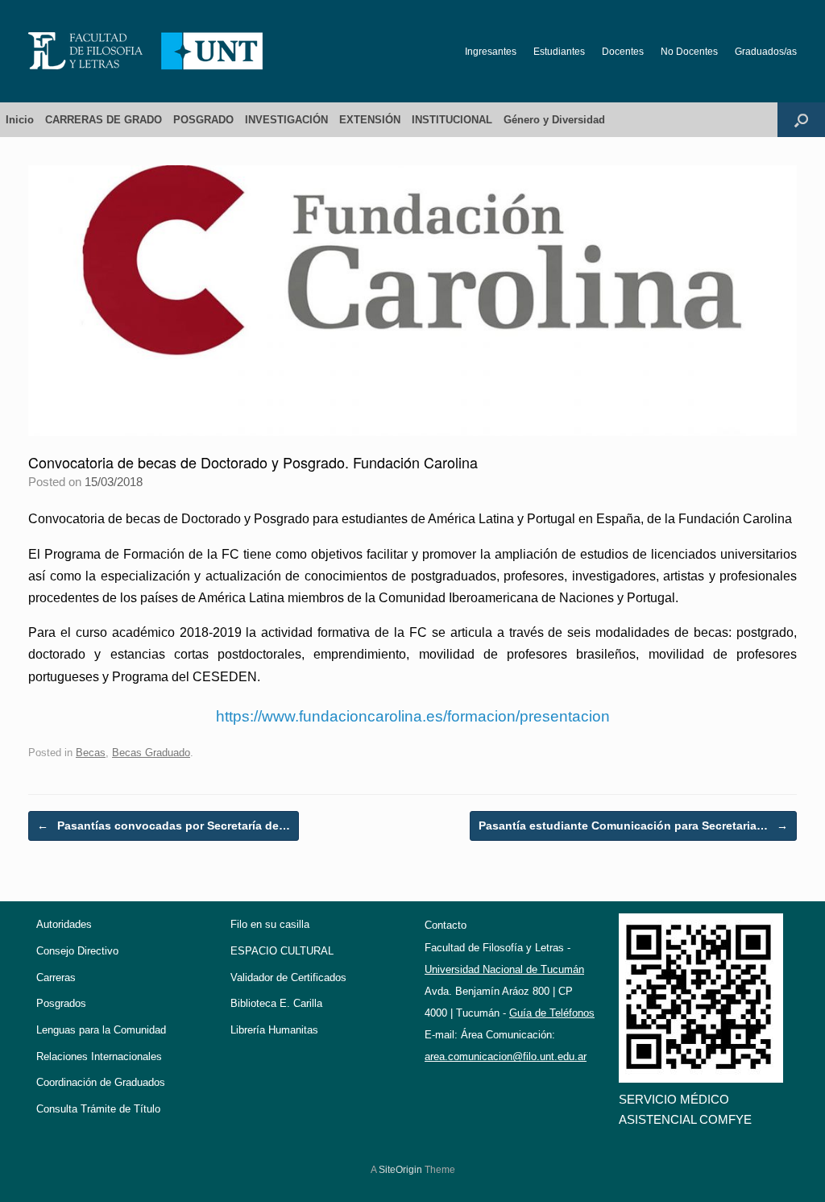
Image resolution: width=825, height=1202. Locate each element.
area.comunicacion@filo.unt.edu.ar (506, 1056)
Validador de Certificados (288, 977)
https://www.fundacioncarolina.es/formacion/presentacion (413, 716)
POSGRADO (203, 120)
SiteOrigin (400, 1170)
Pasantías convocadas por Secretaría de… (163, 825)
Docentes (623, 51)
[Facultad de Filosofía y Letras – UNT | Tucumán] (145, 51)
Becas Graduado (151, 753)
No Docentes (689, 51)
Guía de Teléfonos (552, 1013)
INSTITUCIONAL (452, 120)
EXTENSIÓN (369, 120)
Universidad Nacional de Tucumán (504, 969)
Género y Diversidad (554, 120)
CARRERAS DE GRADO (103, 120)
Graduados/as (766, 51)
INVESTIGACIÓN (286, 120)
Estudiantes (559, 51)
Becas (91, 753)
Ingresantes (490, 51)
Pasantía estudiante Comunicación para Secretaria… (633, 825)
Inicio (20, 120)
